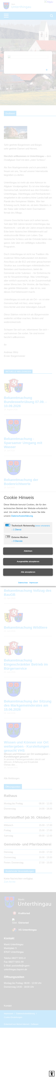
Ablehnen (28, 553)
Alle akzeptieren (28, 574)
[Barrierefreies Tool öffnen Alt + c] (51, 1073)
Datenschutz (23, 584)
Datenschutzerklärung (38, 513)
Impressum (33, 584)
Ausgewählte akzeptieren (28, 563)
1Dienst (17, 531)
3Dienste (17, 542)
